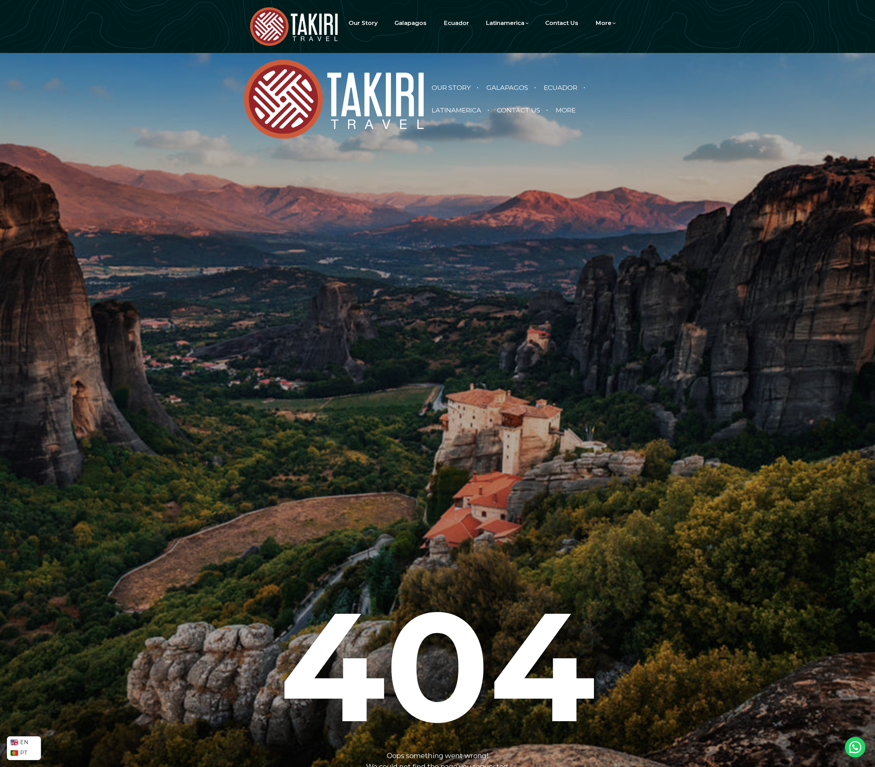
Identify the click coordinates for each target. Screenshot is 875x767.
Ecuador (456, 22)
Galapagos (410, 22)
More (603, 22)
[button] (855, 747)
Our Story (363, 22)
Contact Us (561, 22)
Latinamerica (505, 22)
